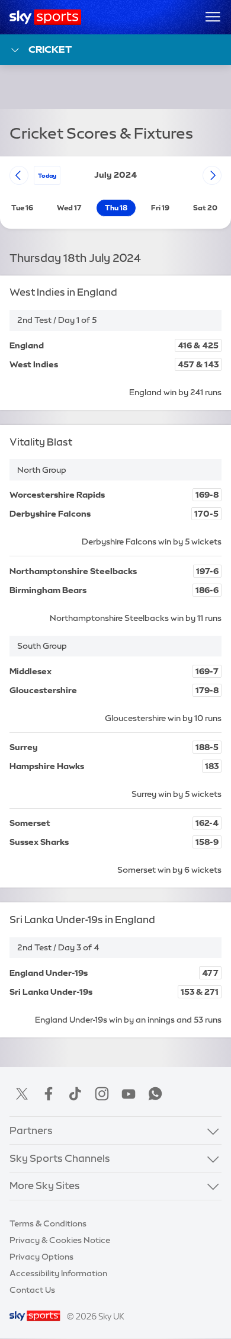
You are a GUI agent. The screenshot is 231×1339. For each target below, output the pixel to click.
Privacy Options (41, 1256)
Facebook (48, 1093)
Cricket (50, 49)
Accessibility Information (58, 1273)
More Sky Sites (44, 1185)
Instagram (101, 1093)
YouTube (128, 1093)
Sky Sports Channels (59, 1158)
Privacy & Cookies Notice (59, 1240)
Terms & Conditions (47, 1223)
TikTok (75, 1093)
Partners (31, 1130)
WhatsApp (155, 1093)
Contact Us (32, 1290)
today (47, 175)
